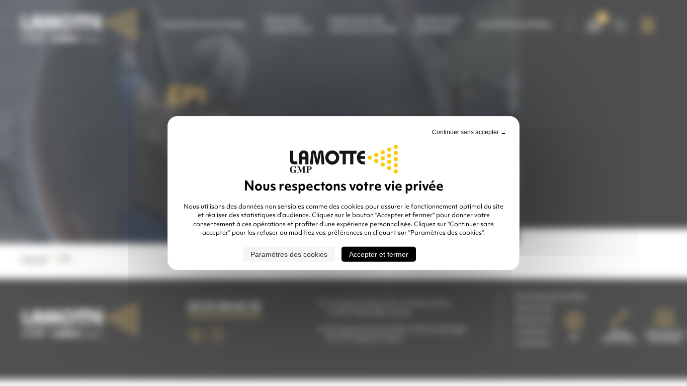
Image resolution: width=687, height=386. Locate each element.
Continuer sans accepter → (469, 132)
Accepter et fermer (378, 254)
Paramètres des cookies (288, 254)
